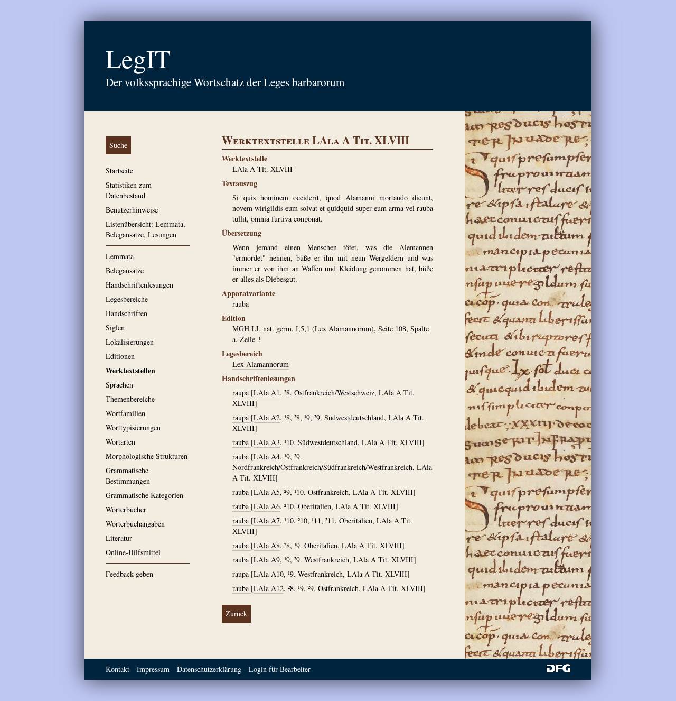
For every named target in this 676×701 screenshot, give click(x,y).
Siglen (115, 327)
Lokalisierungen (130, 342)
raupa (241, 393)
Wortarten (120, 442)
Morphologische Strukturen (146, 456)
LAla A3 (266, 442)
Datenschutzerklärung (209, 669)
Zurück (236, 613)
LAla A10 (268, 574)
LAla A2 (266, 417)
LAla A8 (266, 545)
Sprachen (119, 385)
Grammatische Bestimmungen (128, 475)
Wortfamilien (125, 413)
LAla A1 (266, 393)
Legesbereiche (127, 299)
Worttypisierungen (133, 427)
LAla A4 (266, 456)
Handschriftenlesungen (139, 285)
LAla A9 (266, 560)
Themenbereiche (130, 399)
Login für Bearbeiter (280, 669)
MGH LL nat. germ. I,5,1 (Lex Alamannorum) (303, 329)
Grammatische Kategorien (144, 495)
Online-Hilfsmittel (133, 552)
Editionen (120, 356)
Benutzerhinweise (132, 210)
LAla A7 (266, 520)
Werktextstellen (130, 370)
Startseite (119, 170)
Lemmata (120, 256)
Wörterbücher (126, 509)
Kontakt (117, 669)
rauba (241, 442)
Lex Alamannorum (260, 364)
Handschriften (126, 313)
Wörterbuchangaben (135, 524)
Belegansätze (125, 270)
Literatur (119, 538)
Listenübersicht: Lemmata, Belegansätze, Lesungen (145, 229)
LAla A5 (266, 492)
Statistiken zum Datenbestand (129, 190)
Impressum (153, 669)
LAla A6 (266, 506)
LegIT (138, 58)
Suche (118, 145)
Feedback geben (129, 574)
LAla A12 (268, 588)
